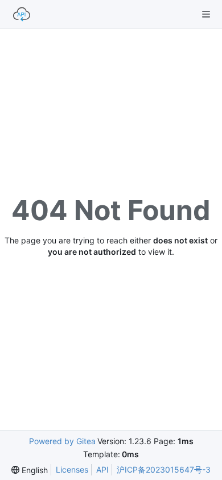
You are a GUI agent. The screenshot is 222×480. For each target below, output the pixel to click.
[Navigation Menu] (206, 14)
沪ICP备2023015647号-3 (164, 469)
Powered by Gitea (62, 441)
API (102, 469)
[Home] (22, 14)
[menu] (29, 470)
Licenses (72, 469)
